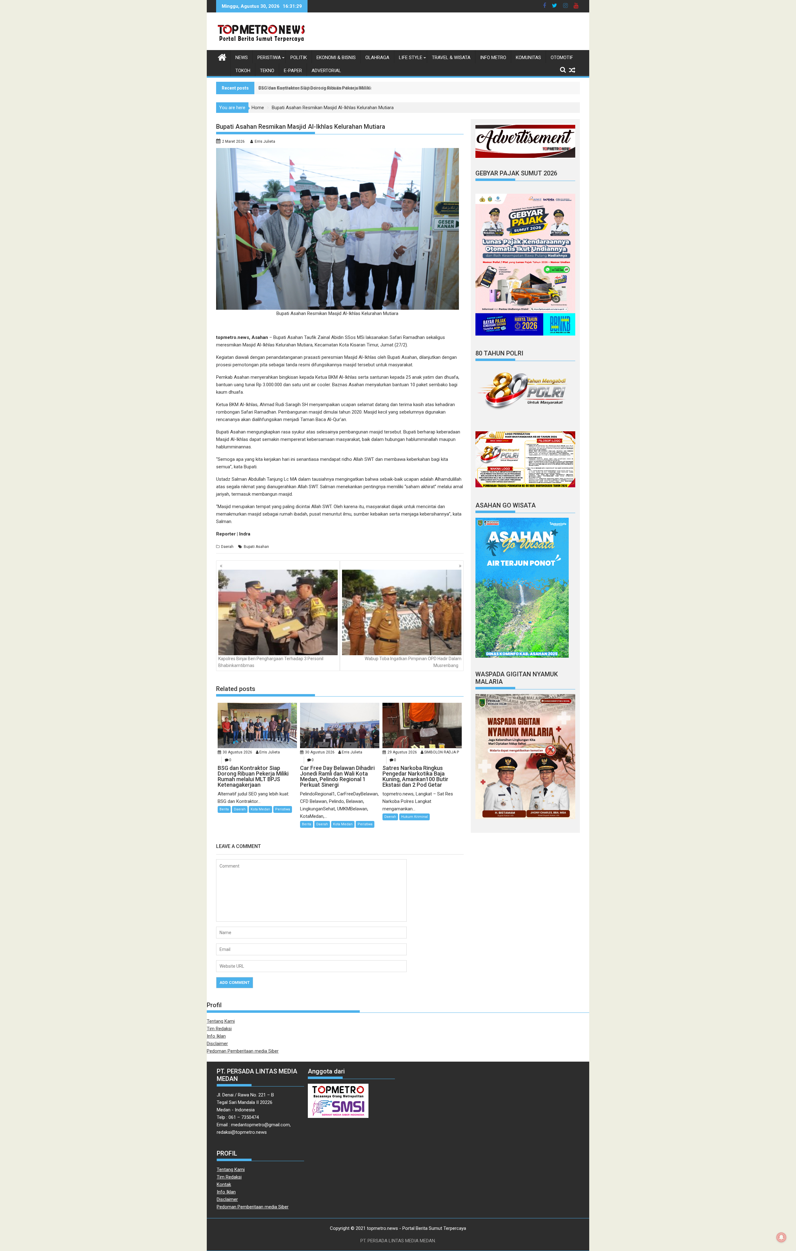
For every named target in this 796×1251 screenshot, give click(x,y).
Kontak (224, 1184)
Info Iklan (216, 1036)
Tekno (267, 70)
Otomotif (562, 57)
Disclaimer (217, 1043)
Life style (410, 57)
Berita (224, 809)
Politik (298, 57)
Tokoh (242, 70)
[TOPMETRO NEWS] (222, 57)
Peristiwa (269, 57)
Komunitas (528, 57)
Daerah (227, 546)
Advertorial (326, 70)
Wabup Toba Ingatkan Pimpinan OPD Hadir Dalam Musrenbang (413, 662)
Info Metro (493, 57)
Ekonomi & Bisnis (336, 57)
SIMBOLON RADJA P (441, 752)
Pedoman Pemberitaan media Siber (243, 1051)
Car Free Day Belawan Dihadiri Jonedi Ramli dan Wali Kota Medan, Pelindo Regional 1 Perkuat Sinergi (362, 88)
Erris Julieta (265, 141)
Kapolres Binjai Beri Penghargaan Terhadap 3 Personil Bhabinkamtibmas (270, 662)
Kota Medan (260, 809)
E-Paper (293, 70)
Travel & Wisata (451, 57)
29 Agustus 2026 (402, 752)
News (241, 57)
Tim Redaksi (219, 1028)
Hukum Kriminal (414, 817)
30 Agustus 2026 (237, 752)
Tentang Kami (221, 1021)
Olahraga (377, 57)
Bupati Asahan (256, 546)
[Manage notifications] (781, 1237)
